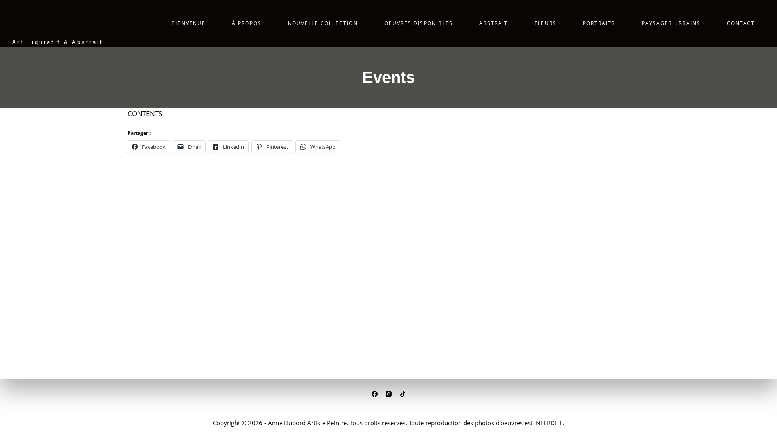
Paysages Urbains (671, 23)
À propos (246, 23)
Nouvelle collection (323, 23)
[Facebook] (375, 394)
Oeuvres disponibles (418, 23)
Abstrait (493, 23)
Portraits (599, 23)
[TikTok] (403, 394)
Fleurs (545, 23)
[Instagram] (389, 394)
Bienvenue (189, 23)
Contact (741, 23)
